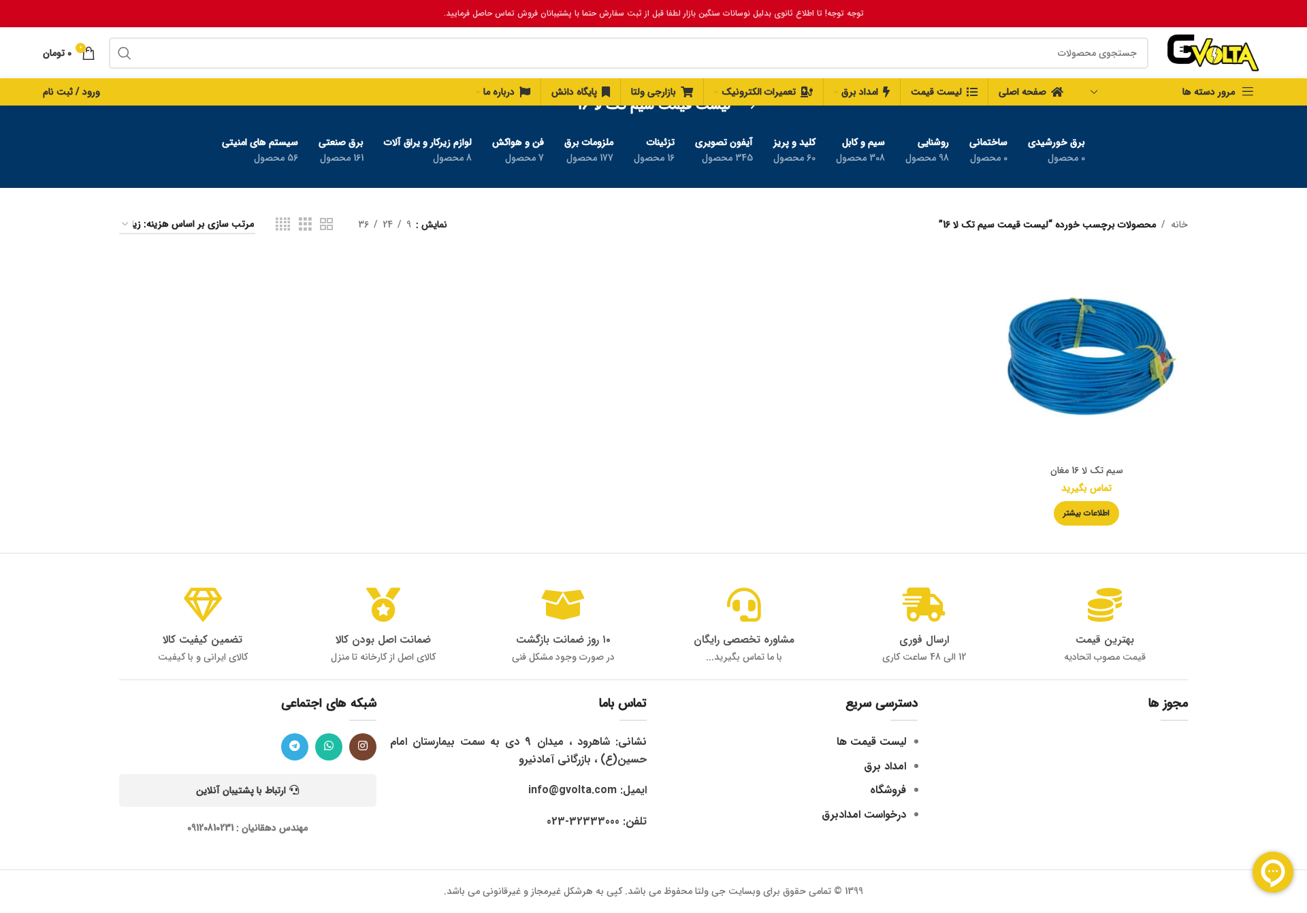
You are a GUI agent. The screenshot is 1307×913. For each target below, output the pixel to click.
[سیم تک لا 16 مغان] (1086, 356)
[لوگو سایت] (1213, 52)
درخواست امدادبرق (864, 814)
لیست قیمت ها (871, 741)
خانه (1179, 224)
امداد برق (885, 766)
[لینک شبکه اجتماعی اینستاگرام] (362, 746)
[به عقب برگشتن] (747, 105)
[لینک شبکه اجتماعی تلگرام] (294, 746)
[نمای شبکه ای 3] (305, 225)
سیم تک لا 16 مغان (1086, 470)
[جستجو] (124, 53)
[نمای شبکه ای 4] (283, 225)
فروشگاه (888, 790)
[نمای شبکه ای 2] (326, 225)
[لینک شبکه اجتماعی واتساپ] (328, 746)
